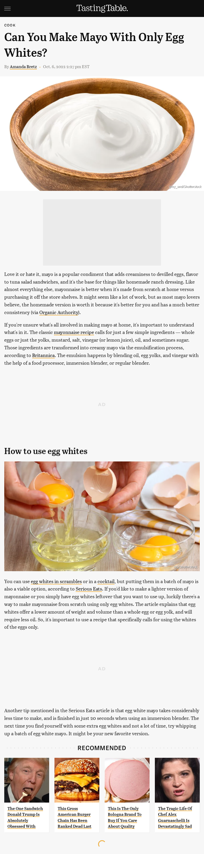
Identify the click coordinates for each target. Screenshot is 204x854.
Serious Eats (89, 588)
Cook (10, 25)
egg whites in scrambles (56, 581)
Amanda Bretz (23, 66)
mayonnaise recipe (74, 332)
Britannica (43, 355)
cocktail (105, 581)
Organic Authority (58, 312)
